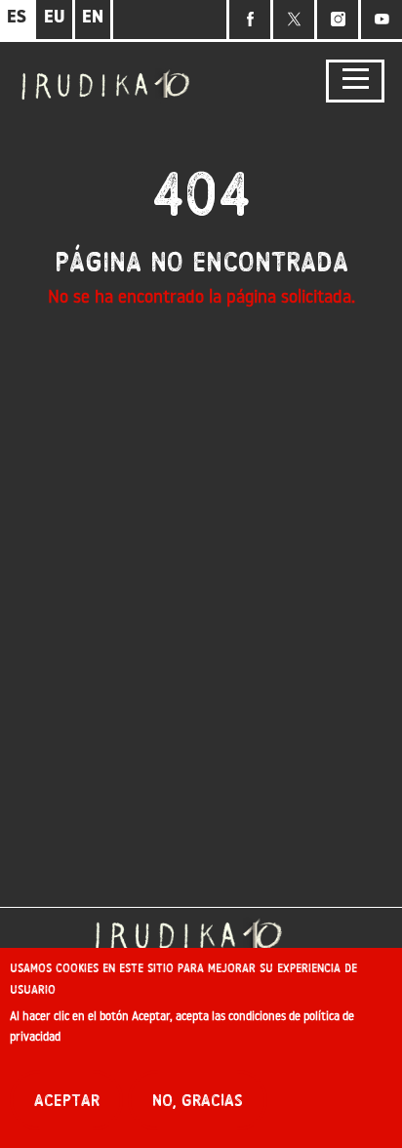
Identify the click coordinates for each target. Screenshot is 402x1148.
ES (16, 18)
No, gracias (197, 1100)
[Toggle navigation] (355, 81)
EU (54, 18)
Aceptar (67, 1100)
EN (92, 18)
